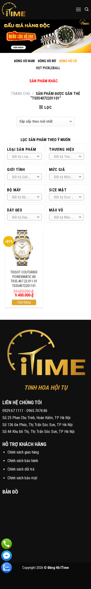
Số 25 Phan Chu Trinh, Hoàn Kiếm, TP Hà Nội (36, 417)
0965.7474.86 (36, 410)
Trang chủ (20, 93)
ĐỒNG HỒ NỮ (47, 61)
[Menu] (78, 9)
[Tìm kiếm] (87, 9)
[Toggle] (39, 76)
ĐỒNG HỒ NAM (24, 61)
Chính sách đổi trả (21, 469)
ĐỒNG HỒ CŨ (68, 61)
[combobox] (24, 156)
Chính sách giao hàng (23, 452)
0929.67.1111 (12, 410)
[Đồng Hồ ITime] (29, 9)
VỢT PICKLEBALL (48, 68)
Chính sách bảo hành (23, 460)
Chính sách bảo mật (22, 478)
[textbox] (23, 156)
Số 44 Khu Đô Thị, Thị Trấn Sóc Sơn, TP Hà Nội (38, 431)
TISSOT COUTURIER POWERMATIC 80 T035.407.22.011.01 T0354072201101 (23, 279)
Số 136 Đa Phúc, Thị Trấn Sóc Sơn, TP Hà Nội (37, 424)
